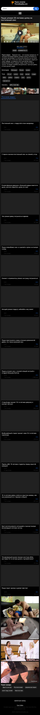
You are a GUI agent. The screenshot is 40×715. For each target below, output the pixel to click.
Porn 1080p (20, 705)
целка (16, 74)
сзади (34, 74)
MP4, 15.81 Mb (14, 85)
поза (21, 74)
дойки (10, 77)
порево (17, 77)
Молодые (14, 70)
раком (27, 74)
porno (28, 77)
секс (23, 77)
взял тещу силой (7, 690)
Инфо (14, 50)
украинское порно (30, 687)
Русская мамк (18, 687)
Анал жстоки (19, 690)
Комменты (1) (22, 50)
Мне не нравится (15, 47)
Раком (21, 70)
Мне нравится (12, 47)
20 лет (9, 74)
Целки (28, 70)
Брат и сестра (7, 687)
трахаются (6, 81)
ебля (4, 77)
